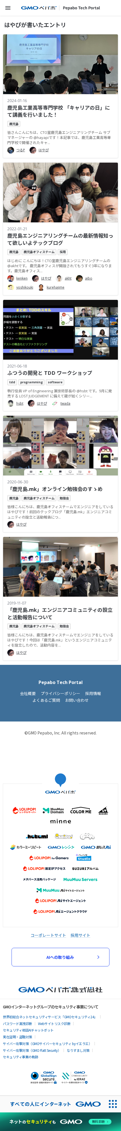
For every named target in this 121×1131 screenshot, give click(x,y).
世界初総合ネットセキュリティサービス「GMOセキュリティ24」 (50, 1016)
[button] (8, 8)
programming (31, 382)
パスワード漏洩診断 (17, 1023)
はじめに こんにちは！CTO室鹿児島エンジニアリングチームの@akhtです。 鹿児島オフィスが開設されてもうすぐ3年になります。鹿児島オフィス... (59, 265)
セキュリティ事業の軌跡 (20, 1056)
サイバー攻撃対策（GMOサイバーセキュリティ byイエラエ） (47, 1043)
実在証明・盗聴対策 (17, 1036)
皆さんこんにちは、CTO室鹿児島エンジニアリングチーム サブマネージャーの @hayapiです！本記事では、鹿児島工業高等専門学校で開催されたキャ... (59, 137)
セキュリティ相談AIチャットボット (28, 1030)
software (55, 382)
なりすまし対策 (78, 1050)
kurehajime (55, 287)
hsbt (19, 403)
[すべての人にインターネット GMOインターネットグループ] (52, 1104)
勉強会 (64, 498)
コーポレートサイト (48, 935)
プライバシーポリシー (60, 693)
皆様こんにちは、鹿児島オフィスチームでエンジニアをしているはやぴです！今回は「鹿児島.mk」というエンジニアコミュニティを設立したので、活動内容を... (60, 640)
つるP (20, 150)
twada (65, 403)
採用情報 (93, 693)
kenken (22, 278)
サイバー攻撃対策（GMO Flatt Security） (32, 1050)
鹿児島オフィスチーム (39, 252)
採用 (63, 252)
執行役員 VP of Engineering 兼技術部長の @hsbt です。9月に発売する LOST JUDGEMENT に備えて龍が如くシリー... (59, 393)
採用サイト (80, 935)
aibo (88, 278)
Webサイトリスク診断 (54, 1023)
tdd (12, 382)
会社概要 (28, 693)
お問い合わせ (77, 700)
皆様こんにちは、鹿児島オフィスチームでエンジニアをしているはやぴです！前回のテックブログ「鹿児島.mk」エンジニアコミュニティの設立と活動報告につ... (60, 511)
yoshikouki (24, 287)
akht (68, 278)
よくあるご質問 (46, 700)
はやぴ (44, 150)
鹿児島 (14, 124)
